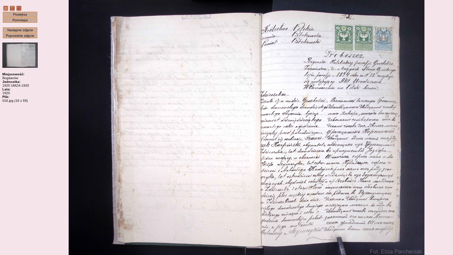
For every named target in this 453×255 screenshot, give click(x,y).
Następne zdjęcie (20, 30)
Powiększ (20, 14)
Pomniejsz (20, 20)
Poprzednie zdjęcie (20, 36)
